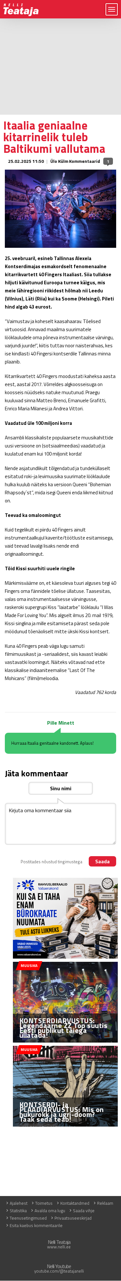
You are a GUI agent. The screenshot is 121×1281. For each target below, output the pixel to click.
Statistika (18, 1210)
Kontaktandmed (74, 1203)
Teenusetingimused (28, 1218)
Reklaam (105, 1203)
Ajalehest (18, 1203)
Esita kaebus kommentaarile (36, 1225)
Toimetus (44, 1203)
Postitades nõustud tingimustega (51, 861)
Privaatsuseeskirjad (73, 1218)
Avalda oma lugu (50, 1210)
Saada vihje (84, 1210)
